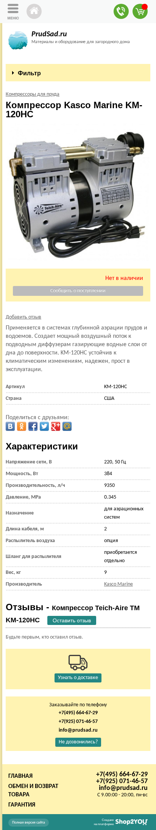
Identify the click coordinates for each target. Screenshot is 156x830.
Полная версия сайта (28, 823)
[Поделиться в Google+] (55, 426)
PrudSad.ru (49, 34)
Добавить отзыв (23, 317)
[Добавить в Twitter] (44, 426)
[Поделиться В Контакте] (10, 426)
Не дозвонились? (78, 742)
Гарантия (21, 805)
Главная (20, 776)
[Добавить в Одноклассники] (21, 426)
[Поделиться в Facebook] (32, 426)
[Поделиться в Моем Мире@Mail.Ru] (67, 426)
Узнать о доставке (78, 678)
